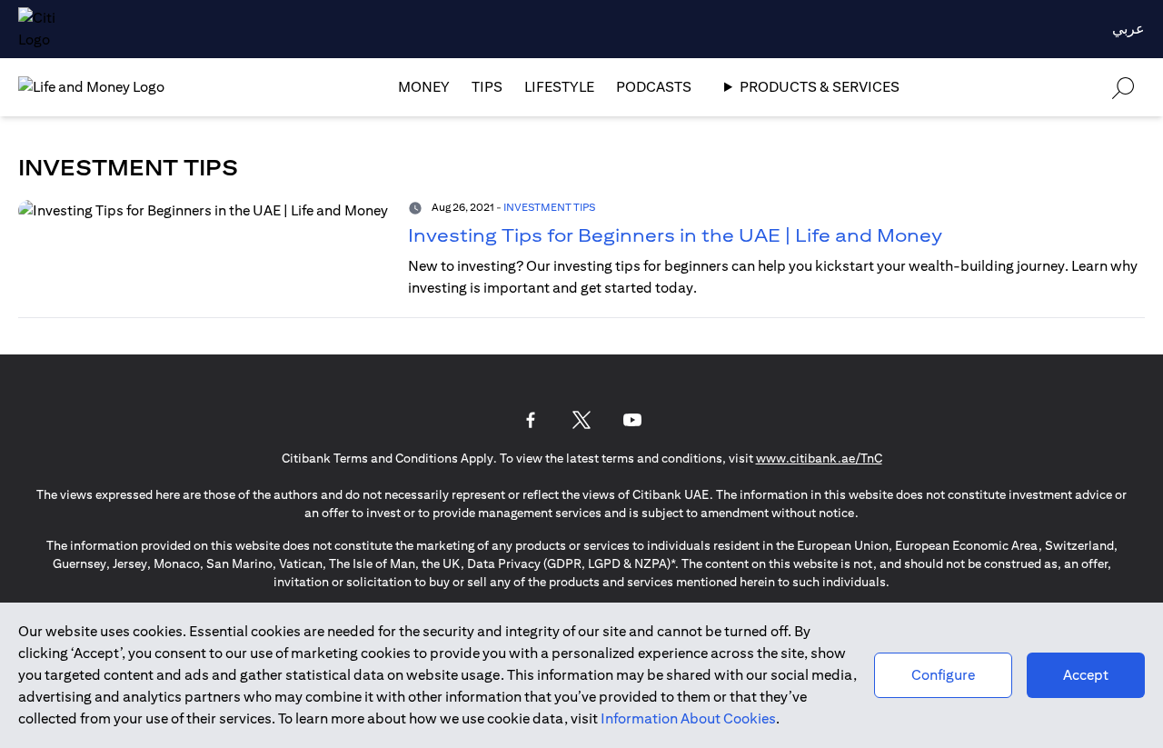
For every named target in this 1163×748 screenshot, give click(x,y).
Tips (487, 86)
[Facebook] (531, 420)
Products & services (820, 86)
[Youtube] (632, 420)
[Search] (1123, 86)
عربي (1128, 28)
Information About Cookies (688, 718)
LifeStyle (559, 86)
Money (424, 86)
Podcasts (653, 86)
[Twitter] (581, 420)
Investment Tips (549, 207)
